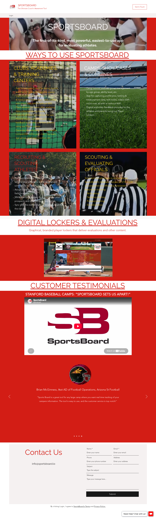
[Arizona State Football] (81, 436)
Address (117, 457)
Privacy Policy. (100, 506)
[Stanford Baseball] (74, 436)
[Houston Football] (79, 436)
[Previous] (9, 397)
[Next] (146, 397)
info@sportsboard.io (43, 463)
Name (89, 449)
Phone (89, 457)
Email (116, 449)
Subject (89, 466)
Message (90, 475)
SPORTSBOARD (27, 5)
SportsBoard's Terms (82, 506)
